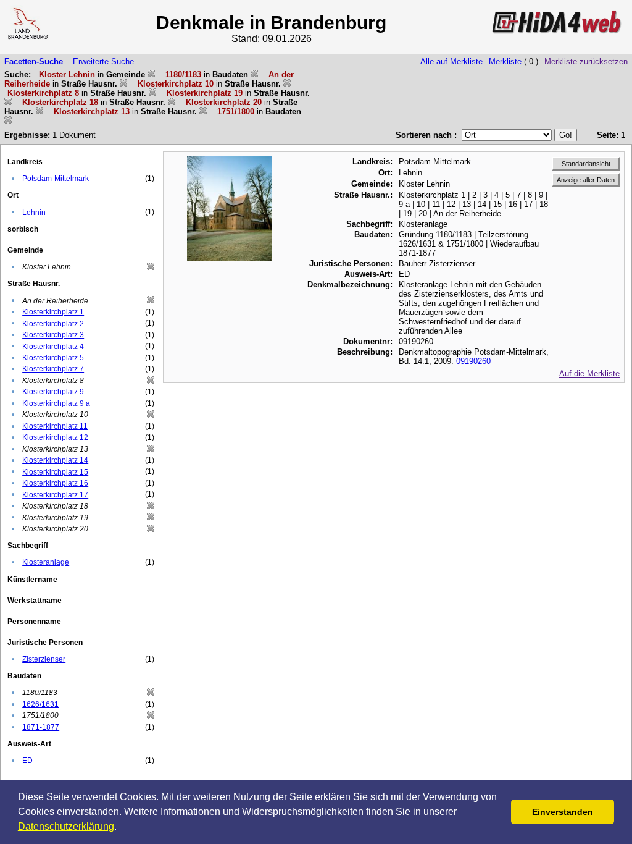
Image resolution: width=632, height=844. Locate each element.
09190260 (473, 361)
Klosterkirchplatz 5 (53, 357)
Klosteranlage (45, 562)
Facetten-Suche (33, 61)
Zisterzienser (43, 659)
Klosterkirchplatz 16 (55, 483)
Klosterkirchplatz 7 (53, 369)
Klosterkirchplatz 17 (55, 495)
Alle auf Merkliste (451, 61)
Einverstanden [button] (562, 812)
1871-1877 (40, 727)
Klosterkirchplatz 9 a (56, 403)
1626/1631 (40, 704)
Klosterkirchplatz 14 (55, 460)
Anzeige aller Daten (586, 180)
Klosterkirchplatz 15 (55, 472)
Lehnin (34, 212)
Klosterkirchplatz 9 (53, 391)
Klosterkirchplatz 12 (55, 437)
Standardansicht (586, 163)
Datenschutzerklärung (66, 826)
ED (27, 760)
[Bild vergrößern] (229, 161)
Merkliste (505, 61)
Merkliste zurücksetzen (586, 61)
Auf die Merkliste (589, 373)
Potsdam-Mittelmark (55, 178)
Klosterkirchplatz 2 (53, 323)
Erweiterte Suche (103, 61)
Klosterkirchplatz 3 (53, 335)
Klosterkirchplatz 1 (53, 312)
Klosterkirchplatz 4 (53, 346)
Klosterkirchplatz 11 (55, 426)
